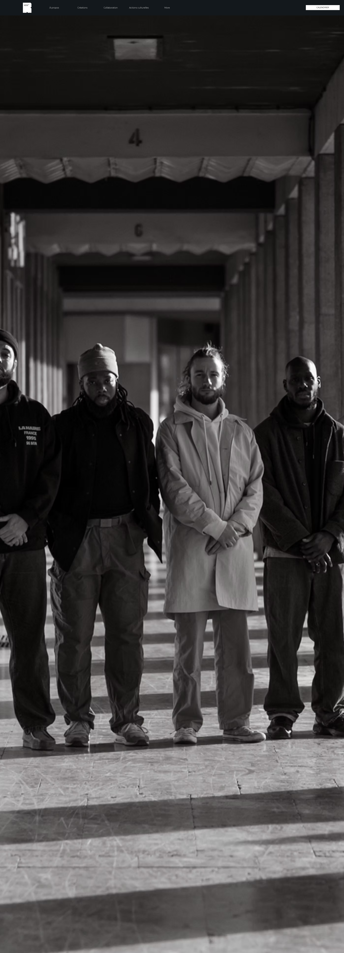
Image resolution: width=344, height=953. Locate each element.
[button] (54, 7)
